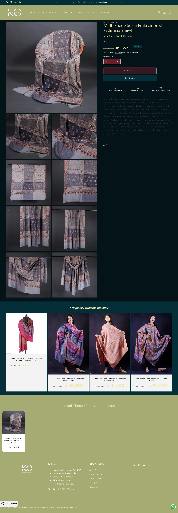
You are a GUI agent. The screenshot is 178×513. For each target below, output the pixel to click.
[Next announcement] (121, 2)
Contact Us (93, 487)
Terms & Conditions (97, 478)
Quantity (108, 57)
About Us (92, 470)
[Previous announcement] (56, 2)
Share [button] (108, 145)
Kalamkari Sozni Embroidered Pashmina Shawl (151, 380)
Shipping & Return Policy (99, 474)
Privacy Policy (94, 482)
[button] (31, 12)
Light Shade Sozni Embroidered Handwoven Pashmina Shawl (110, 380)
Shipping (118, 52)
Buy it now (130, 78)
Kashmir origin (17, 507)
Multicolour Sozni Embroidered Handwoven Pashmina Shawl (68, 380)
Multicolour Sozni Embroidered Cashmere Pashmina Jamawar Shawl (26, 359)
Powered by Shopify (28, 507)
